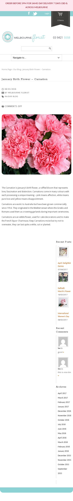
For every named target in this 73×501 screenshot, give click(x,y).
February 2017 (64, 402)
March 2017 (63, 398)
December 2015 (64, 456)
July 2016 (62, 425)
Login (47, 14)
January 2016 (63, 451)
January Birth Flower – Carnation (37, 69)
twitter (35, 14)
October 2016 (63, 420)
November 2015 (64, 460)
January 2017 (63, 407)
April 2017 (62, 393)
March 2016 (63, 442)
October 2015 (63, 465)
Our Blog (17, 69)
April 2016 (62, 438)
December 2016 (64, 411)
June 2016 (62, 429)
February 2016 (64, 447)
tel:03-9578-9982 (61, 40)
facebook (30, 14)
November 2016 (64, 416)
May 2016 (62, 433)
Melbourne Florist (18, 93)
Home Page (7, 69)
